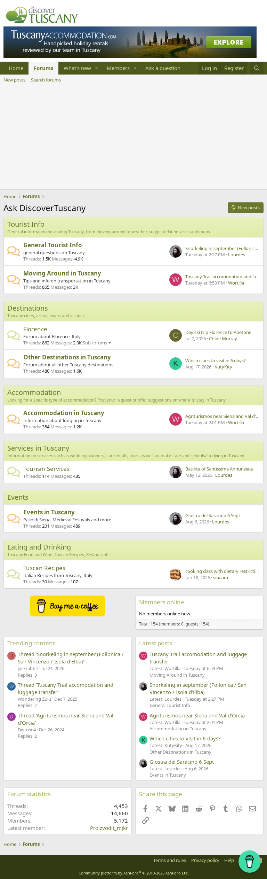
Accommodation (34, 392)
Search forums (46, 80)
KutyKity (223, 367)
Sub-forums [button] (95, 343)
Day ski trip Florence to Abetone (218, 332)
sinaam (220, 577)
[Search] (257, 68)
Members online (161, 602)
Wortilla (236, 283)
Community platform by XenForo (134, 873)
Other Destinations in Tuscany (67, 357)
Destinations (27, 308)
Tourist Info (25, 224)
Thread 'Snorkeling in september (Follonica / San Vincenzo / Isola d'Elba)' (71, 658)
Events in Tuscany (49, 512)
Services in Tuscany (38, 448)
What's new (77, 67)
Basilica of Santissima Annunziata (219, 469)
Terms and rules (169, 860)
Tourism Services (46, 469)
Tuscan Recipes (44, 568)
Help (229, 860)
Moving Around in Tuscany (62, 273)
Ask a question (162, 67)
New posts (14, 80)
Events (18, 497)
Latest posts (155, 643)
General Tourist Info (52, 245)
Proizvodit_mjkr (109, 827)
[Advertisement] (133, 137)
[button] (97, 68)
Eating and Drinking (39, 547)
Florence (35, 329)
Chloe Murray (223, 338)
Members (118, 67)
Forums (43, 67)
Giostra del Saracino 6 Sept (212, 515)
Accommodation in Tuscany (63, 413)
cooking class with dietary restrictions (224, 571)
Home (16, 67)
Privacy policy (205, 860)
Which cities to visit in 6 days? (215, 360)
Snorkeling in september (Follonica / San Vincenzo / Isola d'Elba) (197, 688)
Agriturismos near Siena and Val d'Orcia (226, 416)
